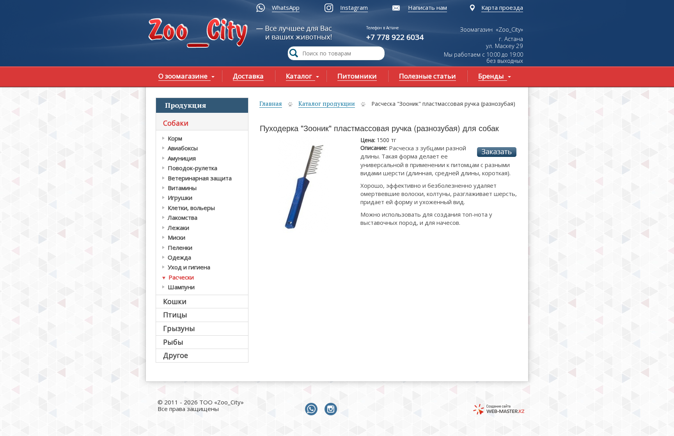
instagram (332, 409)
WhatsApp (286, 7)
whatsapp (313, 409)
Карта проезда (502, 7)
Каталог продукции (326, 103)
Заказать (496, 152)
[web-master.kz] (498, 409)
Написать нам (427, 7)
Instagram (354, 7)
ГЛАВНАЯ (199, 34)
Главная (270, 103)
